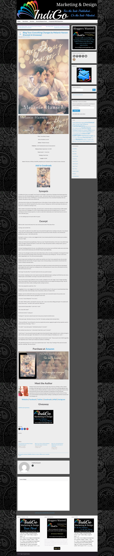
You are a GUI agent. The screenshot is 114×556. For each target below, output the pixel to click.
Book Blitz (75, 153)
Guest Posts (75, 161)
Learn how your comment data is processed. (45, 512)
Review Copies (76, 171)
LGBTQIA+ (77, 135)
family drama (86, 128)
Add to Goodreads (43, 165)
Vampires (88, 141)
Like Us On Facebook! (78, 94)
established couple (78, 128)
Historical (93, 130)
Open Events (75, 163)
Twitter (40, 399)
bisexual (25, 454)
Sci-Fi (87, 139)
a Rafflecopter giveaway (23, 407)
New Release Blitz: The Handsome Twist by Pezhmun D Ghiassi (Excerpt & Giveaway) (30, 27)
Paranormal (87, 137)
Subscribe (76, 110)
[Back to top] (111, 553)
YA (93, 141)
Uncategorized (76, 176)
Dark (86, 126)
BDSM (86, 122)
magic (91, 135)
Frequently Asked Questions (56, 21)
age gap (83, 122)
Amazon (50, 348)
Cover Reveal (75, 156)
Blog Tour (24, 36)
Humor (74, 131)
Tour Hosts (25, 21)
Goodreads (48, 399)
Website (25, 399)
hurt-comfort (82, 131)
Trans (78, 141)
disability (29, 454)
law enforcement (78, 133)
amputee (22, 454)
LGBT (88, 133)
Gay (89, 130)
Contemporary (79, 126)
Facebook (32, 399)
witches (91, 141)
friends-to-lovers (35, 454)
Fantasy (75, 130)
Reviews (74, 173)
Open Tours (75, 166)
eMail (55, 399)
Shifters (89, 139)
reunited (74, 139)
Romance (79, 139)
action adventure (77, 122)
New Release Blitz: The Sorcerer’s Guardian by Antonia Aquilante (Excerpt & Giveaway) (57, 27)
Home (18, 21)
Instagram (61, 399)
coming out (85, 124)
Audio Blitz (75, 148)
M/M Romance (86, 135)
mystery (76, 137)
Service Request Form (41, 21)
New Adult (80, 137)
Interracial (89, 131)
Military (41, 454)
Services (32, 21)
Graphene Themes (26, 554)
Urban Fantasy (82, 141)
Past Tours (75, 168)
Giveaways (28, 36)
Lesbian (83, 133)
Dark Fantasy (89, 126)
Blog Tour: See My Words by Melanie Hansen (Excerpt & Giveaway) (57, 445)
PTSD (92, 137)
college (74, 124)
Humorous (77, 131)
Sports (76, 141)
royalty (84, 139)
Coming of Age (78, 124)
